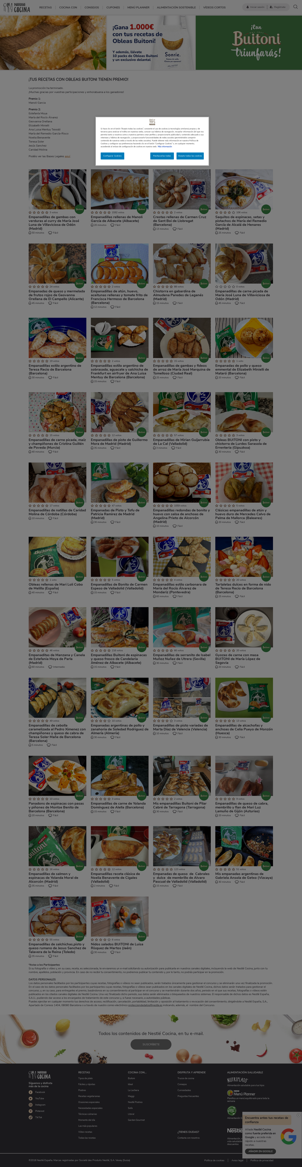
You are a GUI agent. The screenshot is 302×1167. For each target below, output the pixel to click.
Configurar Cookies (112, 155)
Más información (165, 146)
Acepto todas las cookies (190, 155)
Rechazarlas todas (162, 155)
